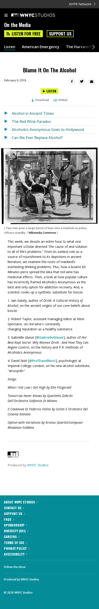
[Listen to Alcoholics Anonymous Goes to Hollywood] (8, 129)
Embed (63, 100)
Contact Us (12, 507)
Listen (9, 46)
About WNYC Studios (19, 502)
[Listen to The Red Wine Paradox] (8, 121)
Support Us (60, 34)
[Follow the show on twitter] (46, 565)
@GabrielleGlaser (50, 337)
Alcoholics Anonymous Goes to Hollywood (48, 129)
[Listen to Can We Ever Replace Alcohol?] (8, 138)
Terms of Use (14, 542)
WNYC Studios (38, 465)
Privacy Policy (15, 548)
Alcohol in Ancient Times (33, 113)
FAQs (7, 519)
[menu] (6, 16)
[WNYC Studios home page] (39, 15)
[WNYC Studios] (13, 456)
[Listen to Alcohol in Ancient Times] (8, 113)
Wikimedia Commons (42, 233)
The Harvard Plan (81, 46)
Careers (10, 536)
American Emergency (40, 46)
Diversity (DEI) (15, 530)
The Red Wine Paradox (31, 121)
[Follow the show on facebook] (34, 565)
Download (42, 100)
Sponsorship (14, 525)
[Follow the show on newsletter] (59, 565)
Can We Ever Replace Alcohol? (37, 137)
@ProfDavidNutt (42, 360)
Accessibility (14, 554)
